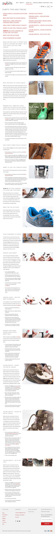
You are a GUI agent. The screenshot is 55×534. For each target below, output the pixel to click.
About (22, 2)
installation (7, 285)
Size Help (46, 2)
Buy (17, 2)
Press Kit (17, 517)
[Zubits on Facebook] (40, 7)
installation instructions (13, 433)
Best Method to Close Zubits (14, 18)
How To (29, 2)
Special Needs (38, 2)
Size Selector (4, 514)
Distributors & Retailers (19, 514)
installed (7, 64)
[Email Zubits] (43, 7)
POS (20, 530)
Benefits (4, 518)
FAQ (51, 2)
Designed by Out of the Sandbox (13, 530)
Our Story (4, 522)
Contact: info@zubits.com (20, 512)
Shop (3, 512)
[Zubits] (8, 3)
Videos (3, 520)
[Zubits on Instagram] (41, 7)
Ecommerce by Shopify (27, 530)
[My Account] (45, 7)
